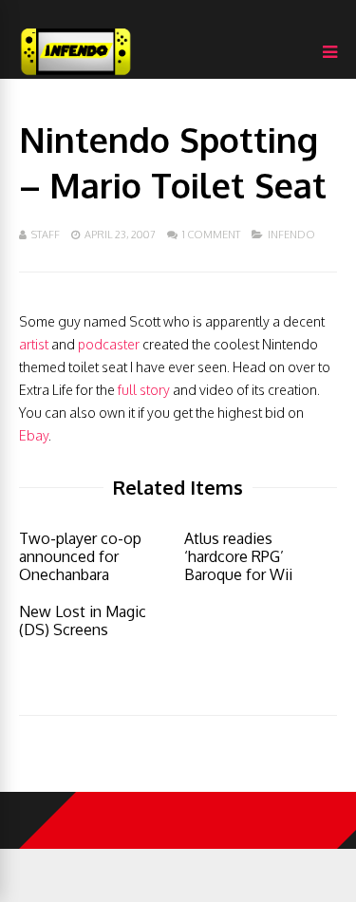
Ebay (33, 435)
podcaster (109, 344)
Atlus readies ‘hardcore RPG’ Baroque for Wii (238, 556)
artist (33, 344)
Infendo (291, 234)
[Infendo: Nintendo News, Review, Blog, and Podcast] (76, 74)
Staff (45, 234)
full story (144, 390)
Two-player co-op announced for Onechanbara (80, 556)
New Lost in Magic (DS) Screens (82, 620)
